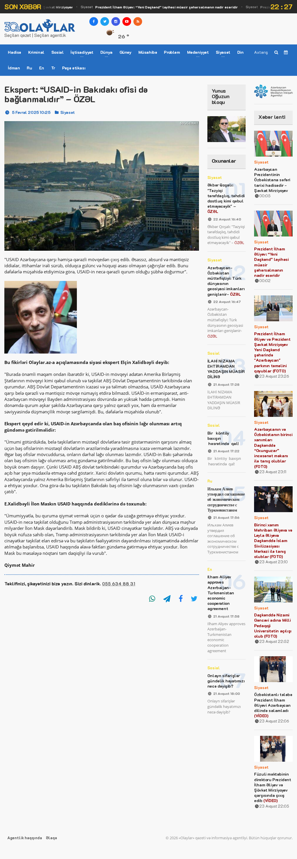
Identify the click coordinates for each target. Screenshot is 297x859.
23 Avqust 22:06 (274, 720)
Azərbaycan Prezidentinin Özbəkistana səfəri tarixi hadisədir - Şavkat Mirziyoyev (272, 179)
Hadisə (14, 52)
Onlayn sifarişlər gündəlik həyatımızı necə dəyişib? (226, 681)
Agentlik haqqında (24, 837)
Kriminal (36, 52)
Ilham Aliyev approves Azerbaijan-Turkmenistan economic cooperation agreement (220, 592)
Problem (172, 52)
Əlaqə (51, 837)
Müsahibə (147, 52)
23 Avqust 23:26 (274, 376)
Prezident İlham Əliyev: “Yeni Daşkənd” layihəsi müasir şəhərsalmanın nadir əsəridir (271, 262)
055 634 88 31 (118, 584)
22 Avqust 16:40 (227, 219)
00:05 (265, 195)
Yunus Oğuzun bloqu (220, 96)
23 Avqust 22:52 (274, 641)
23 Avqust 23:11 (272, 471)
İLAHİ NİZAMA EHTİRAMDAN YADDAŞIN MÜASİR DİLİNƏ (226, 369)
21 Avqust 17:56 (226, 517)
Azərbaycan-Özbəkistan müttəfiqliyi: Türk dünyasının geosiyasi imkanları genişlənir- (226, 281)
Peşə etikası (73, 68)
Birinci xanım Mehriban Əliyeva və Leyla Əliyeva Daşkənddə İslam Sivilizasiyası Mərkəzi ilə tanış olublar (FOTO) (273, 540)
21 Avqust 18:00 (226, 693)
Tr (53, 68)
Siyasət (152, 6)
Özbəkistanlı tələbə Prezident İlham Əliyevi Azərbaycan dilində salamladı (273, 705)
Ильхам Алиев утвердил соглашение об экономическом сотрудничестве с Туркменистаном (226, 499)
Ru (29, 68)
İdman (14, 68)
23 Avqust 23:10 (273, 561)
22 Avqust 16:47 (227, 301)
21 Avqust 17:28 (226, 384)
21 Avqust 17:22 (226, 451)
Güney (125, 52)
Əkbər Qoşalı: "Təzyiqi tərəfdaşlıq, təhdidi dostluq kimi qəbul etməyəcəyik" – (226, 198)
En (41, 68)
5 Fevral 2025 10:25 (31, 112)
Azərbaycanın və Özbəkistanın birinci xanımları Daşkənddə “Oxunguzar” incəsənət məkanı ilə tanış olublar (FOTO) (273, 447)
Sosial (57, 52)
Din (240, 52)
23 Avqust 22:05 (274, 806)
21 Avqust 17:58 (226, 616)
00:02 (265, 280)
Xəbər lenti (271, 116)
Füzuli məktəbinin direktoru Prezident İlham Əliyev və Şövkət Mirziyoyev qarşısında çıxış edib (272, 787)
